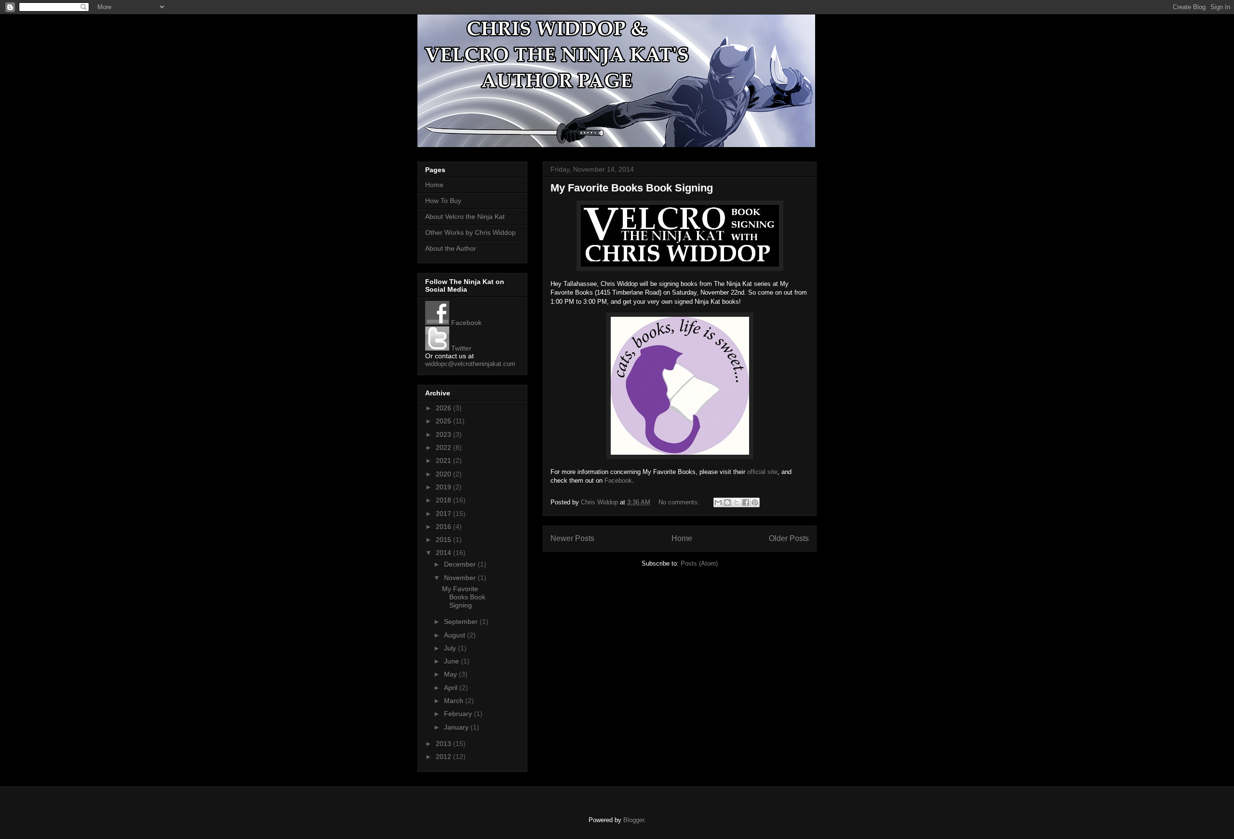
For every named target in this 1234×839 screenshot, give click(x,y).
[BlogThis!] (727, 502)
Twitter (460, 348)
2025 (444, 421)
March (454, 700)
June (452, 661)
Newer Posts (572, 538)
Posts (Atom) (699, 563)
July (451, 648)
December (461, 564)
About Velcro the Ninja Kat (465, 216)
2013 (444, 743)
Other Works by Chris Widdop (470, 232)
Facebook (618, 480)
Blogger (633, 820)
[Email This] (718, 502)
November (461, 578)
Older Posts (789, 538)
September (462, 621)
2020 (444, 474)
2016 (444, 526)
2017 (444, 513)
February (459, 713)
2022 (444, 447)
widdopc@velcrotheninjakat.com (470, 363)
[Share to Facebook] (746, 502)
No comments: (679, 502)
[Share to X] (736, 502)
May (451, 674)
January (457, 727)
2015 (444, 539)
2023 (444, 434)
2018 (444, 500)
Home (681, 538)
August (455, 635)
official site (762, 471)
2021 (444, 460)
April (451, 687)
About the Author (450, 248)
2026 (444, 408)
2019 (444, 487)
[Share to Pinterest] (755, 502)
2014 (444, 552)
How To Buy (443, 200)
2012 (444, 756)
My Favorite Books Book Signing (631, 188)
